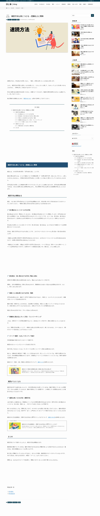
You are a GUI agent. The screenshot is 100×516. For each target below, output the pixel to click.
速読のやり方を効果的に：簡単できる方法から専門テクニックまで (39, 424)
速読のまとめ (27, 98)
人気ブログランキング (76, 146)
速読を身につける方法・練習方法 (26, 125)
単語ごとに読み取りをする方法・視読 (27, 118)
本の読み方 (14, 19)
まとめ (17, 127)
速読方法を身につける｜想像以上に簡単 (23, 110)
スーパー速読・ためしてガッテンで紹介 (27, 121)
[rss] (91, 1)
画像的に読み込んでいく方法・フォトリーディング (30, 120)
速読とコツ (41, 362)
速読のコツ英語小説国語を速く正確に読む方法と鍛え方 (36, 369)
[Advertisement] (37, 65)
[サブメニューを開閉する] (92, 138)
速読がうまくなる (20, 123)
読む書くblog (11, 4)
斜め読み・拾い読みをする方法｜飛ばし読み (28, 116)
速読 (18, 19)
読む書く (9, 19)
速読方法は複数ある (20, 112)
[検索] (93, 1)
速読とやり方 (51, 417)
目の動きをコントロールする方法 (26, 114)
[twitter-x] (89, 1)
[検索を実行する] (92, 15)
